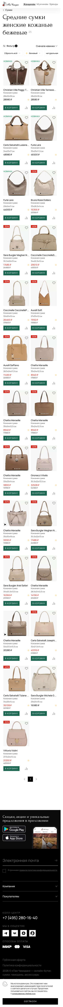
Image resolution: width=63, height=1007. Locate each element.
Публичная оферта (14, 960)
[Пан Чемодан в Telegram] (6, 933)
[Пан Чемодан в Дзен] (23, 933)
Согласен (30, 1001)
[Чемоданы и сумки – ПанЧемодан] (11, 4)
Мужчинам (42, 4)
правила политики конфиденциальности (38, 870)
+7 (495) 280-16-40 (20, 918)
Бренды (54, 4)
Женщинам (29, 4)
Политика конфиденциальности (22, 965)
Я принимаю (32, 870)
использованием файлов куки (23, 994)
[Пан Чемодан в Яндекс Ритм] (32, 933)
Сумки (8, 9)
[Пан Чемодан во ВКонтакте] (14, 933)
